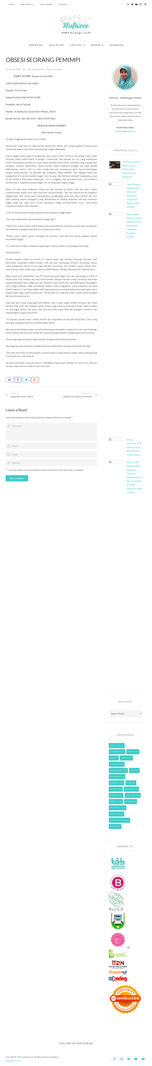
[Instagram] (140, 4)
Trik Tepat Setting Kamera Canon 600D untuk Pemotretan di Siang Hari (131, 169)
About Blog (115, 745)
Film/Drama (115, 776)
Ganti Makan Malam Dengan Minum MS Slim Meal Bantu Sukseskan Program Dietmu (134, 225)
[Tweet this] (26, 379)
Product (114, 801)
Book (112, 758)
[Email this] (10, 379)
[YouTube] (136, 4)
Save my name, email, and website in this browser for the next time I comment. (46, 470)
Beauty (131, 751)
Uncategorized (37, 69)
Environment (116, 770)
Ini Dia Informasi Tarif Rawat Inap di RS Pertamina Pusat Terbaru (134, 447)
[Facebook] (128, 4)
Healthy (114, 789)
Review (128, 801)
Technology (115, 808)
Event (133, 770)
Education (115, 764)
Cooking (125, 758)
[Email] (143, 1059)
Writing (113, 826)
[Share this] (18, 379)
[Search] (145, 4)
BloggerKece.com (13, 1060)
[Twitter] (132, 4)
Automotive (115, 751)
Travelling (115, 814)
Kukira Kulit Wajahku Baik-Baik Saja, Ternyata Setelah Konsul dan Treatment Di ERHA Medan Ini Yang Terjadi (134, 477)
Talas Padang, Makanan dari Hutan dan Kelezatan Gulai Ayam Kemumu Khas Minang (133, 195)
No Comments (56, 69)
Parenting (131, 795)
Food (129, 783)
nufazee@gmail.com (125, 131)
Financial (114, 783)
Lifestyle (114, 795)
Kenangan (130, 789)
